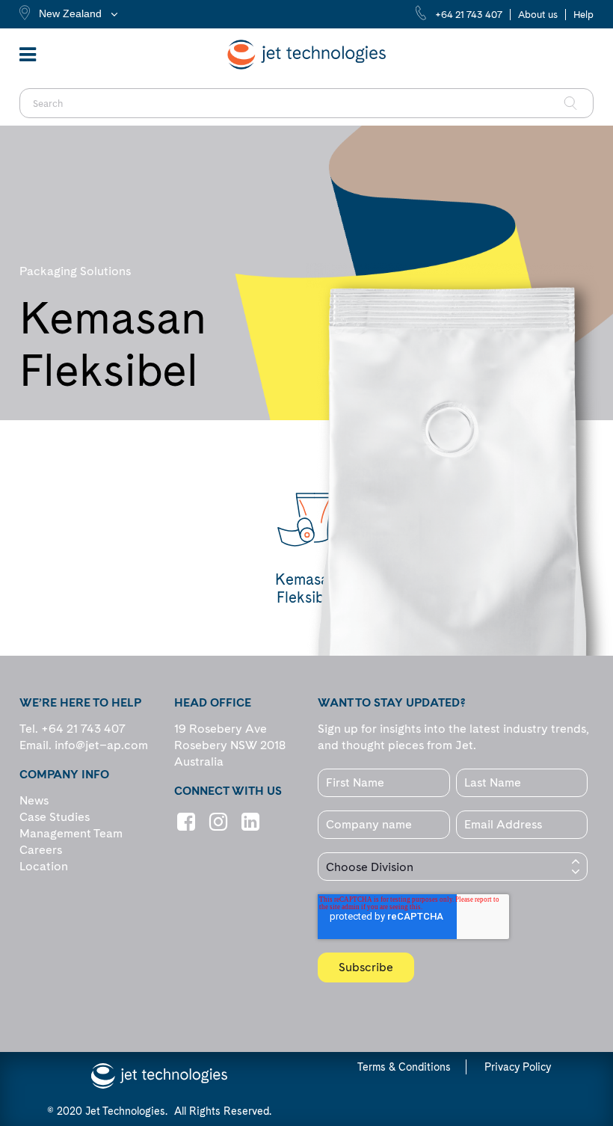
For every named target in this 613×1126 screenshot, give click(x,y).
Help (583, 14)
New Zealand (70, 13)
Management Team (71, 833)
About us (538, 14)
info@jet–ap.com (101, 745)
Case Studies (54, 817)
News (34, 800)
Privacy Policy (517, 1067)
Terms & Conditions (404, 1067)
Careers (40, 850)
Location (43, 866)
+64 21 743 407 (468, 14)
